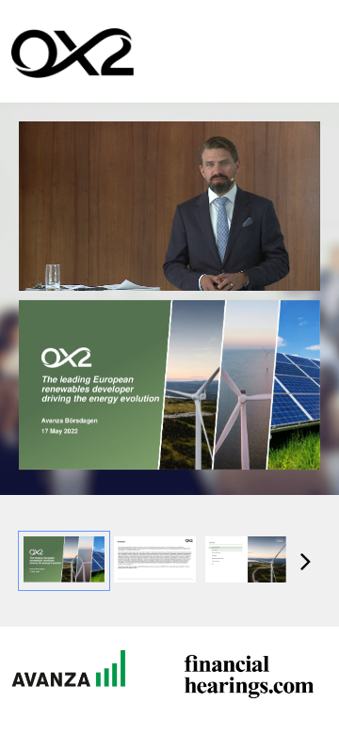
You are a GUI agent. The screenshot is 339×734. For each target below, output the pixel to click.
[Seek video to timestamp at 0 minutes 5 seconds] (64, 560)
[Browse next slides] (305, 561)
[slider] (170, 235)
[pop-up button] (264, 262)
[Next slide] (306, 388)
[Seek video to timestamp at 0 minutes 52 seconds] (245, 560)
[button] (47, 262)
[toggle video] (235, 262)
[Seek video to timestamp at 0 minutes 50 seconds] (154, 560)
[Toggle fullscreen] (306, 314)
